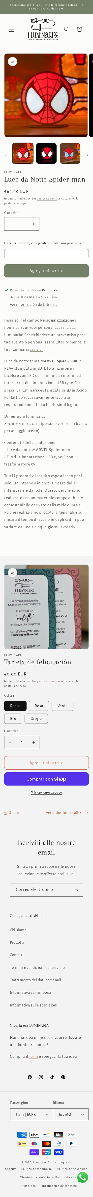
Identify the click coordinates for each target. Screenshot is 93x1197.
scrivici (36, 349)
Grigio (36, 719)
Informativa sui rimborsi (30, 993)
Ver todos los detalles (64, 813)
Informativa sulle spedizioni (33, 1005)
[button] (11, 29)
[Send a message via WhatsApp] (83, 1177)
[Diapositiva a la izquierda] (5, 154)
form (33, 1056)
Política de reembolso (36, 1169)
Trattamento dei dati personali (35, 980)
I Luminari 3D (42, 1162)
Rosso (15, 706)
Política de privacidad (72, 1169)
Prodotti (17, 942)
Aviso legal (29, 1186)
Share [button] (14, 813)
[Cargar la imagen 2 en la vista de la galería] (46, 153)
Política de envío (67, 1177)
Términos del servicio (35, 1177)
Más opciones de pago (46, 792)
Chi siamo (18, 930)
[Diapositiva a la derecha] (87, 154)
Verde (63, 706)
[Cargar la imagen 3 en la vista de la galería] (70, 153)
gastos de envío (47, 198)
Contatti (17, 955)
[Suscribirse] (76, 890)
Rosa (39, 706)
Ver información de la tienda (34, 305)
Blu (13, 719)
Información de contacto (59, 1186)
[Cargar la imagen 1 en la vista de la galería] (22, 153)
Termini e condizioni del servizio (37, 968)
